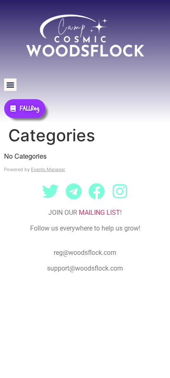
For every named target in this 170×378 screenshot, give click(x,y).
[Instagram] (119, 191)
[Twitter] (50, 191)
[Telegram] (73, 191)
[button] (10, 84)
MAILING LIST (99, 212)
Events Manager (48, 169)
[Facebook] (96, 191)
